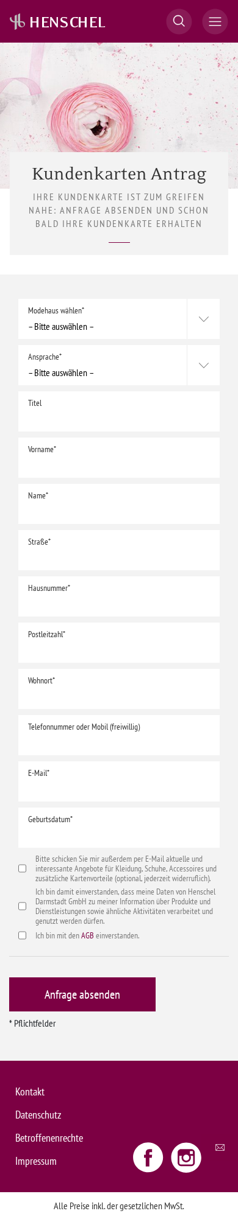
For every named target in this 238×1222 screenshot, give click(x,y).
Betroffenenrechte (49, 1138)
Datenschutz (38, 1115)
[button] (179, 22)
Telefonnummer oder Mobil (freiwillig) (84, 726)
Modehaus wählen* (56, 310)
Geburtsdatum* (50, 819)
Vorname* (42, 449)
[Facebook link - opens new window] (149, 1157)
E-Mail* (38, 772)
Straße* (39, 541)
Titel (34, 402)
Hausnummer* (49, 587)
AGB (87, 935)
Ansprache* (45, 356)
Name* (38, 495)
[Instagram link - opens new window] (186, 1157)
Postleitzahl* (46, 634)
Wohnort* (41, 680)
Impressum (36, 1161)
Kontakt (30, 1091)
